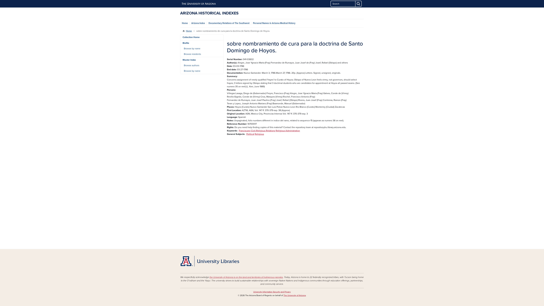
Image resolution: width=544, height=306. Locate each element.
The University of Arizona (294, 295)
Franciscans (244, 130)
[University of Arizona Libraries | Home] (209, 261)
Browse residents (192, 54)
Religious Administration (288, 130)
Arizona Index (198, 23)
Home (185, 23)
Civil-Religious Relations (263, 130)
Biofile (186, 43)
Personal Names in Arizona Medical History (274, 23)
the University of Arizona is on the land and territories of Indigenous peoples (246, 277)
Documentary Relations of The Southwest (229, 23)
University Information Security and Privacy (272, 292)
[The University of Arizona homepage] (198, 3)
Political (250, 134)
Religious (259, 134)
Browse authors (191, 65)
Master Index (189, 60)
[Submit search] (358, 4)
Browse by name (192, 48)
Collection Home (191, 37)
